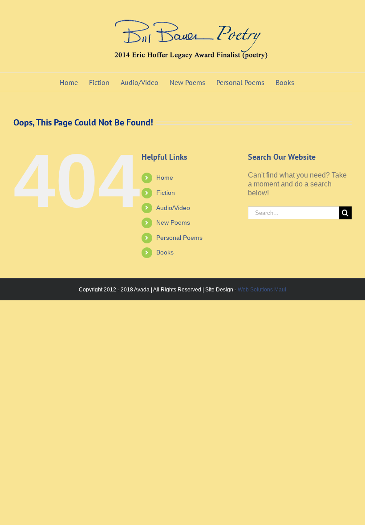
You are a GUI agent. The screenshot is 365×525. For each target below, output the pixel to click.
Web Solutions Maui (262, 290)
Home (164, 177)
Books (165, 252)
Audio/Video (173, 207)
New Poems (173, 222)
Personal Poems (179, 237)
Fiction (165, 192)
